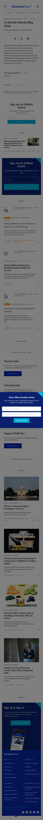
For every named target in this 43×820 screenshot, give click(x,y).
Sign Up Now (21, 420)
